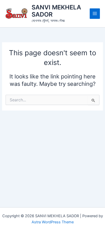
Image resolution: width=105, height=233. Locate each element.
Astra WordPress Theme (53, 222)
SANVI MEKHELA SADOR (56, 11)
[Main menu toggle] (95, 13)
